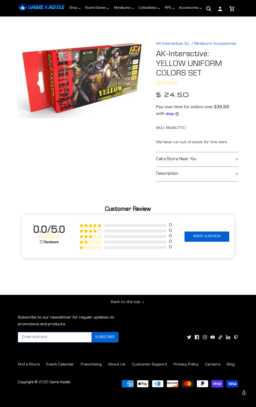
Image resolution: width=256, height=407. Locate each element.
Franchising (91, 364)
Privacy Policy (186, 364)
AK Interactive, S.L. (173, 44)
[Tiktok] (220, 337)
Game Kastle (60, 382)
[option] (81, 77)
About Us (117, 364)
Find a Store (29, 364)
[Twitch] (236, 337)
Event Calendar (60, 364)
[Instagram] (205, 337)
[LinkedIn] (228, 337)
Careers (212, 364)
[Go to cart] (232, 9)
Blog (231, 364)
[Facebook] (197, 337)
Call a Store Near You (176, 159)
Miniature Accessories (215, 44)
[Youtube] (212, 337)
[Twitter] (189, 337)
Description (167, 174)
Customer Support (149, 364)
